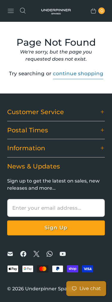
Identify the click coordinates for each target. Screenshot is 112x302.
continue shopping (78, 73)
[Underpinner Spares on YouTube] (66, 253)
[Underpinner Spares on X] (40, 253)
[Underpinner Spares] (56, 11)
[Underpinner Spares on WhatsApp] (53, 253)
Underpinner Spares (50, 289)
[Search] (23, 11)
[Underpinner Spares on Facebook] (26, 253)
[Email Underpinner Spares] (13, 253)
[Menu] (11, 11)
